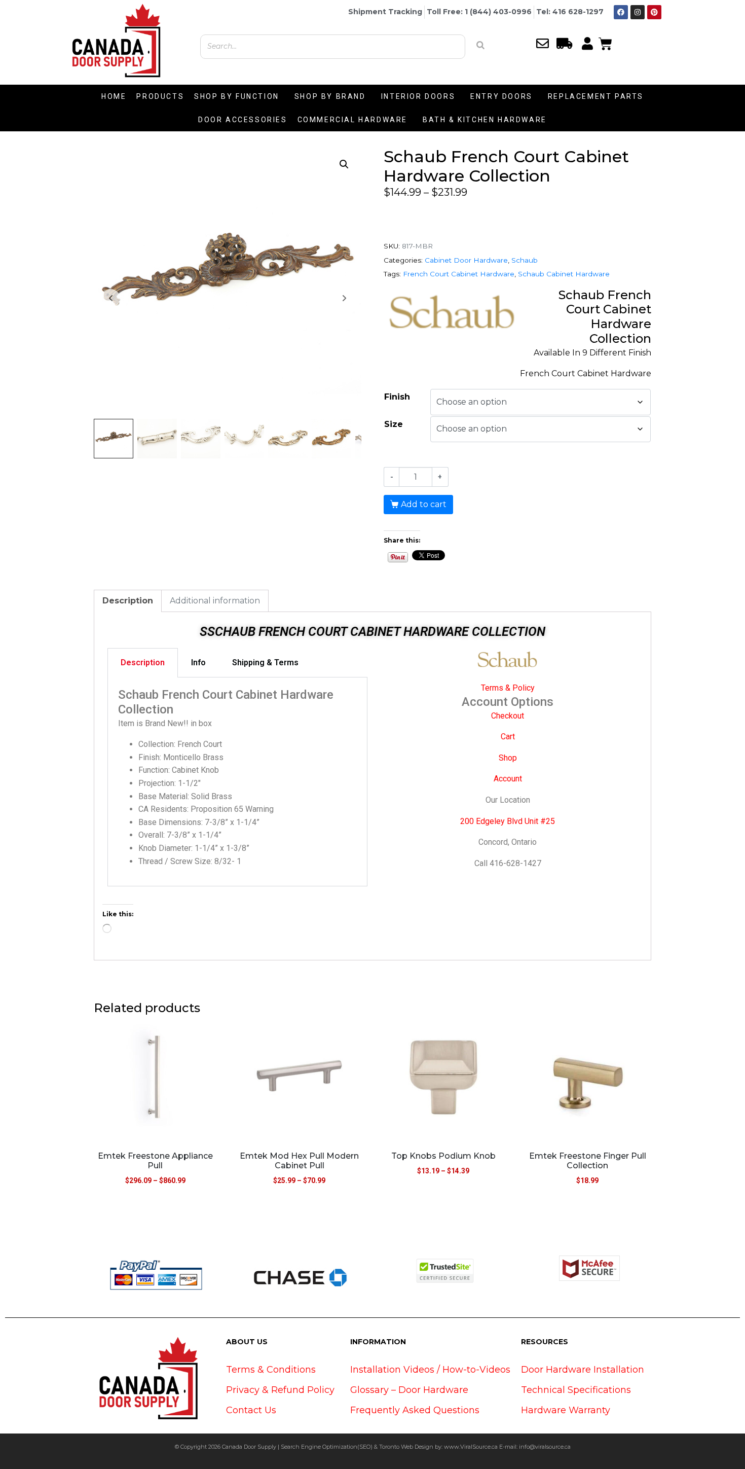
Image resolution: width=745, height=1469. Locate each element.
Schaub (524, 260)
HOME (113, 96)
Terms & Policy (508, 688)
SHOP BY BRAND (330, 96)
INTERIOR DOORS (418, 96)
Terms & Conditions (271, 1369)
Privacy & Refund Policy (280, 1389)
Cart (508, 736)
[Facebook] (621, 12)
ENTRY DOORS (501, 96)
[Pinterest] (654, 12)
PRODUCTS (160, 96)
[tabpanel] (237, 781)
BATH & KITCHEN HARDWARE (485, 120)
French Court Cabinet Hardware (458, 274)
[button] (344, 164)
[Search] (480, 45)
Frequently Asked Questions (414, 1410)
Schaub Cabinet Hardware (564, 274)
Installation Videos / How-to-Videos (430, 1369)
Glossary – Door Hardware (409, 1389)
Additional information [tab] (215, 600)
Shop (508, 758)
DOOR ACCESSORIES (242, 120)
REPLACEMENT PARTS (596, 96)
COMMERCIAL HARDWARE (352, 120)
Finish (397, 397)
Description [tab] (127, 600)
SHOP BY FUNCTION (236, 96)
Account (508, 778)
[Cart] (605, 42)
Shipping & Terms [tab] (265, 662)
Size (393, 424)
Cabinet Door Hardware (466, 260)
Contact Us (251, 1410)
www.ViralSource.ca (471, 1446)
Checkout (507, 716)
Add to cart (423, 504)
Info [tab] (198, 662)
